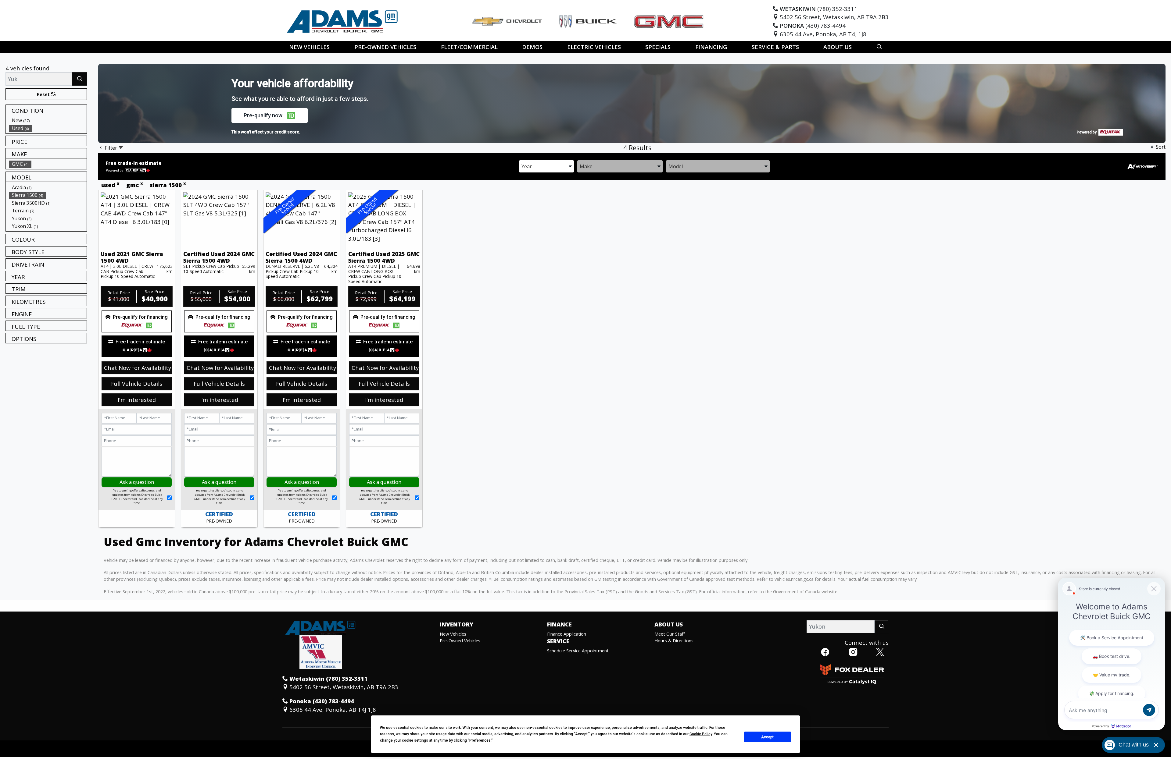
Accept (767, 737)
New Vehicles (453, 634)
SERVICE (558, 641)
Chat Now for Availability (137, 367)
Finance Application (566, 634)
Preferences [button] (480, 740)
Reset (44, 94)
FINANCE (559, 624)
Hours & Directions (673, 640)
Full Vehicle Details (136, 383)
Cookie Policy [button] (700, 734)
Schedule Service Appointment (578, 650)
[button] (309, 47)
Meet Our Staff (669, 634)
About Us (668, 624)
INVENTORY (456, 624)
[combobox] (546, 166)
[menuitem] (48, 120)
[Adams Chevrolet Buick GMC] (342, 20)
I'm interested (137, 399)
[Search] (79, 78)
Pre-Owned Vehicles (460, 640)
